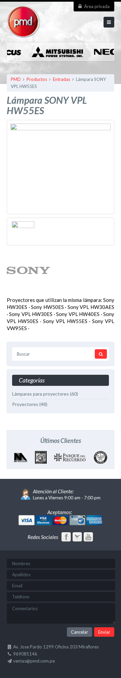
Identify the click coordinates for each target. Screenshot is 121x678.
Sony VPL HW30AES (91, 307)
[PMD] (23, 35)
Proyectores (25, 404)
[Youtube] (88, 538)
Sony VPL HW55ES (65, 321)
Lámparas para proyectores (40, 394)
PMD (16, 79)
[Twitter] (77, 538)
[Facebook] (66, 538)
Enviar (104, 632)
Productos (37, 79)
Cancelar (79, 632)
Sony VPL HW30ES (30, 314)
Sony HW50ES (47, 307)
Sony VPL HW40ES (77, 314)
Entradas (61, 79)
